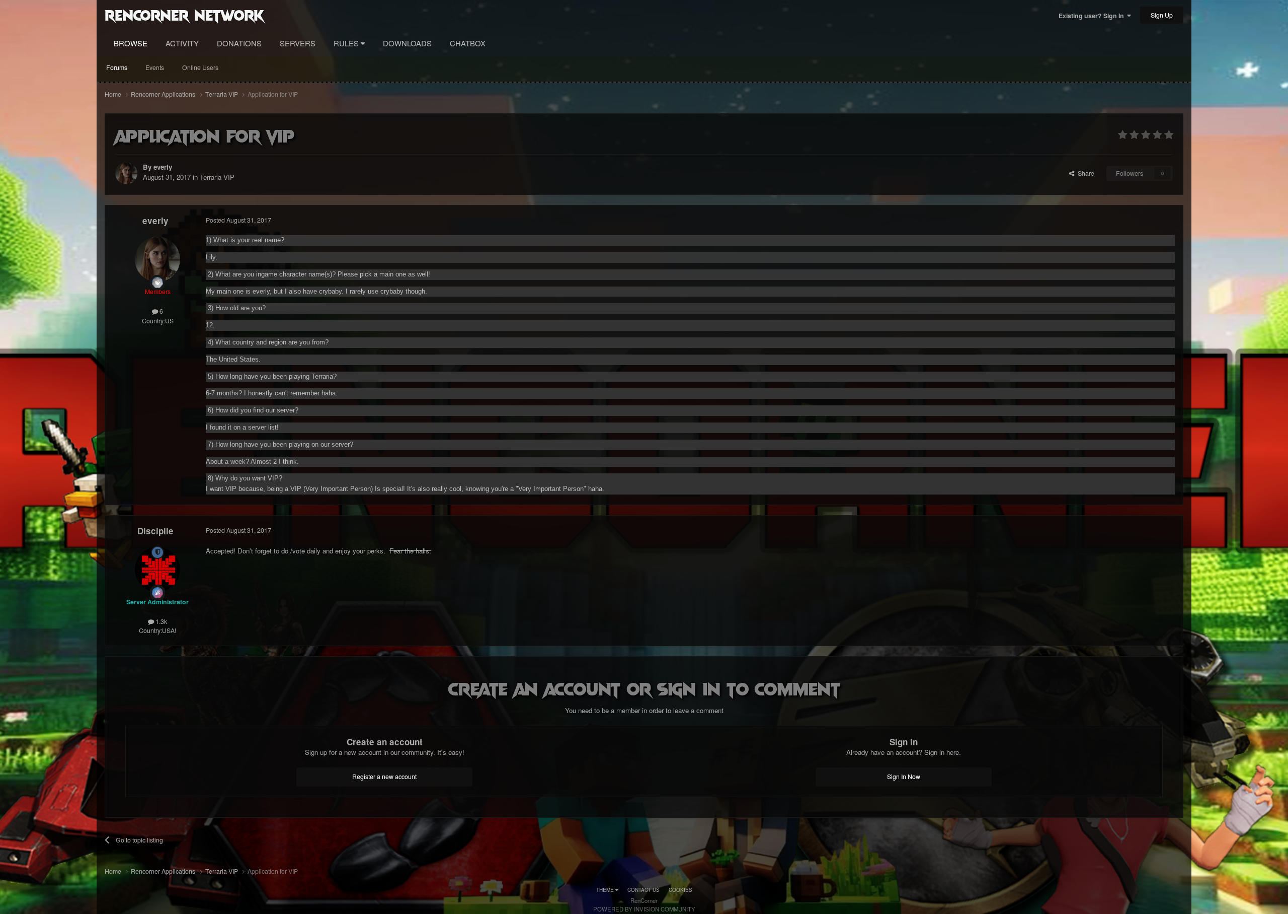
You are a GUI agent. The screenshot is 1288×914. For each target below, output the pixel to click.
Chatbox (468, 43)
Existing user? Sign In (1093, 15)
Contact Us (643, 889)
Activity (182, 43)
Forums (116, 67)
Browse (130, 43)
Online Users (200, 67)
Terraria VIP (217, 177)
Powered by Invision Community (644, 909)
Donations (239, 43)
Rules (347, 43)
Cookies (680, 889)
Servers (297, 43)
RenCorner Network (184, 15)
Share (1084, 173)
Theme (605, 889)
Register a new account (384, 776)
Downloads (407, 43)
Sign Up (1162, 15)
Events (154, 67)
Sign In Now (903, 776)
